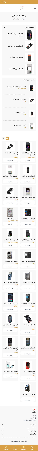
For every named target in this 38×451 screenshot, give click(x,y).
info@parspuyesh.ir (29, 420)
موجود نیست (10, 160)
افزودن (28, 160)
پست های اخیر (30, 27)
